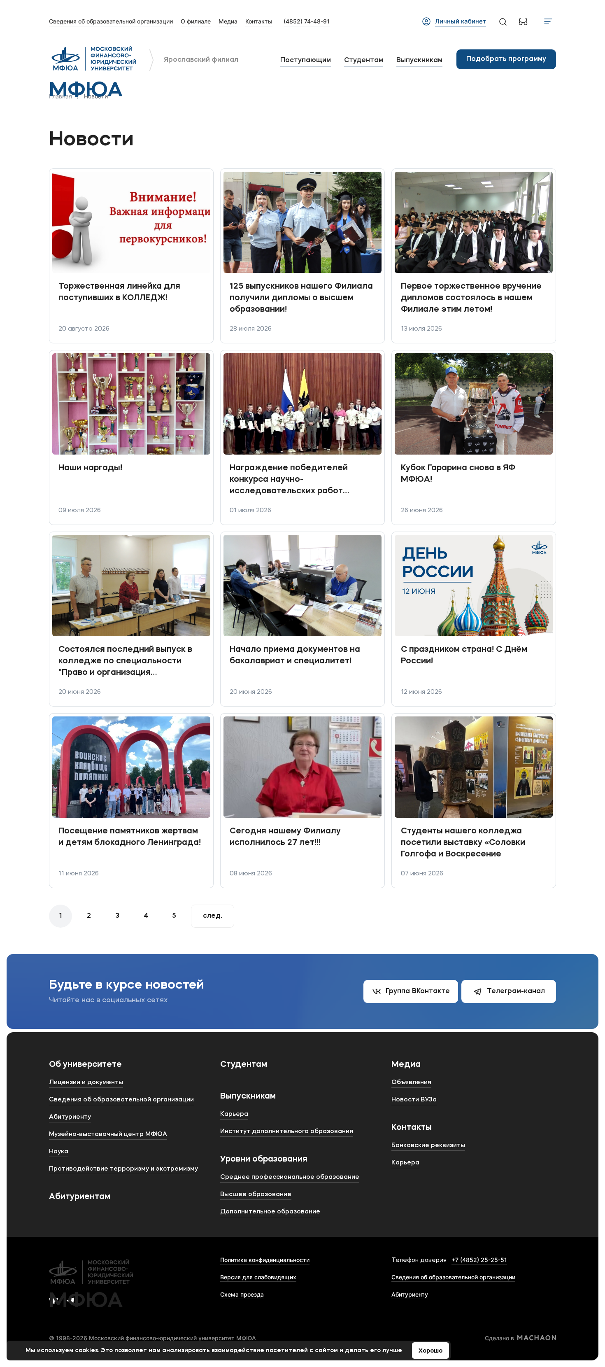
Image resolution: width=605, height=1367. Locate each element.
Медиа (406, 1065)
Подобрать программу (506, 59)
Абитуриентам (79, 1197)
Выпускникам (419, 60)
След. (212, 916)
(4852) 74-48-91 (307, 21)
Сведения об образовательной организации (453, 1277)
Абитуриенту (409, 1294)
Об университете (85, 1065)
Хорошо (430, 1351)
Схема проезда (242, 1294)
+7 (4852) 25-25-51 (479, 1259)
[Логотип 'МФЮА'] (94, 59)
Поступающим (305, 60)
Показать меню (548, 21)
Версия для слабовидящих (258, 1277)
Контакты (411, 1128)
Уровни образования (263, 1159)
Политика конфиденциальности (264, 1259)
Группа (418, 991)
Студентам (363, 60)
